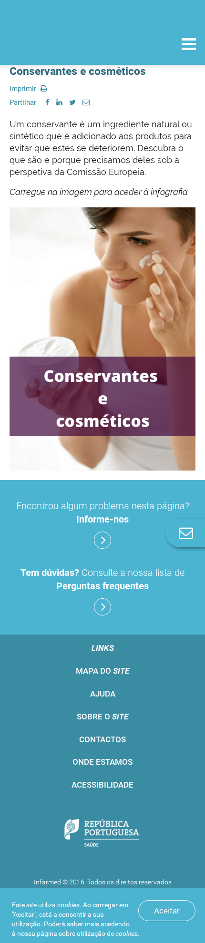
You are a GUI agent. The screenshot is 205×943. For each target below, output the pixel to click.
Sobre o (102, 716)
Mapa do (102, 671)
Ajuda (102, 693)
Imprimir (24, 88)
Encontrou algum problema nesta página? (102, 512)
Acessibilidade (102, 784)
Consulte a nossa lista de (102, 579)
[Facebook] (47, 102)
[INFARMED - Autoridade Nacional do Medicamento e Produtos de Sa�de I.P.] (57, 44)
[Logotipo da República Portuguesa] (102, 833)
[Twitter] (72, 102)
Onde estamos (102, 762)
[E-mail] (86, 102)
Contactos (102, 739)
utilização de (107, 933)
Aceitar (167, 910)
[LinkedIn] (59, 102)
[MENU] (188, 45)
